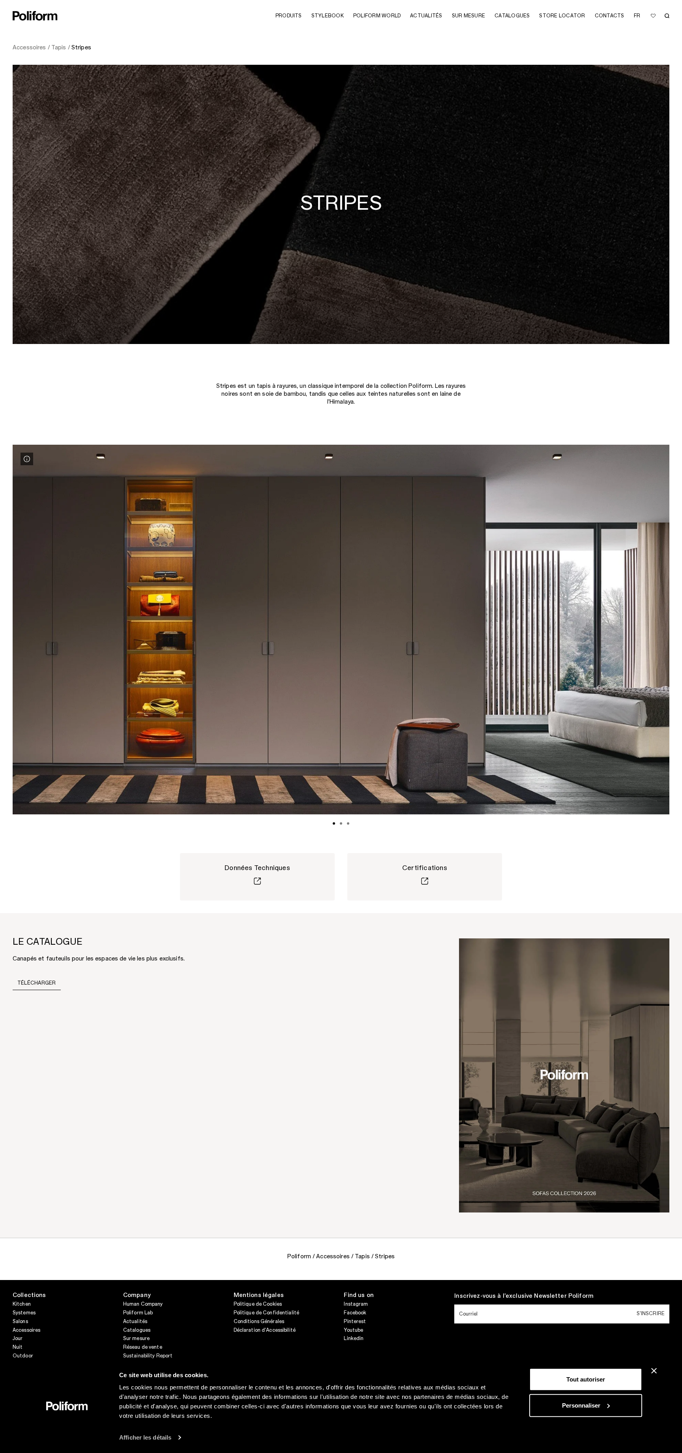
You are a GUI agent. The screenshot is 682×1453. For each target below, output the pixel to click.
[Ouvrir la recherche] (667, 15)
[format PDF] (564, 1075)
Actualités (135, 1321)
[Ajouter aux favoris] (653, 15)
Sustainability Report (148, 1355)
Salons (20, 1321)
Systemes (24, 1312)
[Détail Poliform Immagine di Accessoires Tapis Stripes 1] (27, 459)
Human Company (143, 1304)
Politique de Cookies (258, 1304)
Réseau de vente (142, 1347)
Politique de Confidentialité (266, 1312)
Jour (17, 1338)
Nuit (17, 1347)
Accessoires (26, 1330)
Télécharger (36, 983)
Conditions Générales (259, 1321)
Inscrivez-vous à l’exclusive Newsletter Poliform (524, 1296)
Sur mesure (136, 1338)
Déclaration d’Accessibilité (265, 1330)
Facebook (355, 1312)
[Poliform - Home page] (35, 16)
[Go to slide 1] (334, 823)
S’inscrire (651, 1313)
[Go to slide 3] (348, 823)
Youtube (353, 1330)
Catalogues (136, 1330)
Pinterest (355, 1321)
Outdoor (23, 1355)
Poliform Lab (138, 1312)
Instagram (356, 1304)
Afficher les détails (145, 1437)
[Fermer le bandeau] (654, 1371)
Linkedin (353, 1338)
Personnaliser (581, 1405)
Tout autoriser (585, 1379)
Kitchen (22, 1304)
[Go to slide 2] (341, 823)
